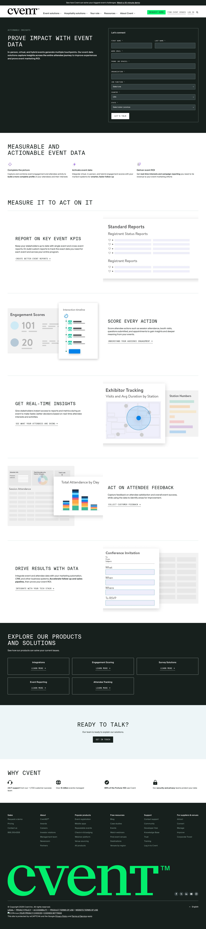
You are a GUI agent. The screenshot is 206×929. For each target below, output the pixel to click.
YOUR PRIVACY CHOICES (30, 913)
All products (80, 845)
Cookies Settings (53, 913)
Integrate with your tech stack (34, 588)
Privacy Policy (61, 916)
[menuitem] (52, 13)
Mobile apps (80, 823)
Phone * (120, 61)
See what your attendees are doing (35, 424)
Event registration (83, 819)
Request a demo (15, 819)
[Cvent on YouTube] (191, 894)
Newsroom (45, 841)
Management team (48, 837)
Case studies (116, 823)
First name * (117, 41)
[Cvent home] (23, 11)
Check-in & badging (84, 832)
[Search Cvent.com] (197, 12)
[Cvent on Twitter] (181, 894)
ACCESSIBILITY (40, 910)
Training (147, 841)
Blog (112, 819)
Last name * (160, 41)
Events (113, 828)
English (195, 907)
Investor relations (48, 832)
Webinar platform (82, 837)
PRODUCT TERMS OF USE (62, 910)
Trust (146, 837)
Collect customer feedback (123, 504)
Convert (180, 823)
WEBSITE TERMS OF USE (86, 910)
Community (149, 823)
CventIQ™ (44, 819)
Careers (43, 828)
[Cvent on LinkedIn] (186, 894)
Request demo (156, 12)
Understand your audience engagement (129, 341)
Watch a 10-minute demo (128, 2)
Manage (180, 828)
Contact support (151, 819)
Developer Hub (151, 828)
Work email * (117, 51)
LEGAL (11, 910)
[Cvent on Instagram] (196, 894)
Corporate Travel (184, 837)
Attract (180, 819)
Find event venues (176, 12)
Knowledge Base (151, 832)
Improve (181, 832)
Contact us (12, 828)
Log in (191, 12)
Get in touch (103, 739)
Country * (115, 92)
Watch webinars (117, 832)
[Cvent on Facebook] (176, 894)
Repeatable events (83, 828)
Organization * (118, 71)
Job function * (118, 82)
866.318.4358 (14, 832)
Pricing (11, 823)
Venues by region (118, 845)
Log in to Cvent (151, 845)
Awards (43, 823)
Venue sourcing (82, 841)
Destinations (115, 841)
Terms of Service (79, 916)
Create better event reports (32, 259)
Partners (44, 845)
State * (114, 102)
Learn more (37, 668)
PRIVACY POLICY (23, 910)
